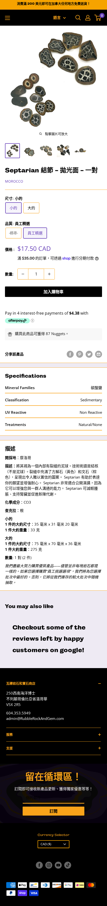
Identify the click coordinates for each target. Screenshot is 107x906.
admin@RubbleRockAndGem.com (35, 718)
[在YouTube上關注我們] (58, 865)
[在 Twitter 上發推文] (89, 354)
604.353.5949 (18, 712)
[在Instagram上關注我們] (48, 865)
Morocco (14, 181)
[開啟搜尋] (78, 17)
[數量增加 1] (49, 274)
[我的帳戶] (87, 17)
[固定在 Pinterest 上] (79, 354)
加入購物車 (53, 291)
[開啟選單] (7, 18)
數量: (9, 274)
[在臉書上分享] (70, 354)
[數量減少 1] (23, 274)
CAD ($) (46, 844)
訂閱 (53, 811)
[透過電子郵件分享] (98, 354)
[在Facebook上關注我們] (39, 865)
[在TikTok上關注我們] (67, 865)
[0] (98, 18)
